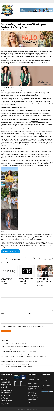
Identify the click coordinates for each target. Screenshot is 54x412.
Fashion (43, 383)
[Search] (52, 1)
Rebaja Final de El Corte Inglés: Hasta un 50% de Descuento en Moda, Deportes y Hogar (23, 346)
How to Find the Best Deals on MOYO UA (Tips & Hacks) (15, 364)
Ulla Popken (4, 51)
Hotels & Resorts (46, 385)
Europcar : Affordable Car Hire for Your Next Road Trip (14, 344)
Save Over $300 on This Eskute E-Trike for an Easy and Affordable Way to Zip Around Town (23, 356)
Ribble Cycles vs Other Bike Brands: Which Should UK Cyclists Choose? (18, 351)
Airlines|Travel (45, 388)
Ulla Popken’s (4, 91)
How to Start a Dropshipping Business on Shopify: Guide (15, 349)
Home (43, 378)
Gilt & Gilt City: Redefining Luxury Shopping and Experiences (26, 280)
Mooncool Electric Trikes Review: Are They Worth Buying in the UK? (17, 354)
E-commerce (45, 380)
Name (3, 313)
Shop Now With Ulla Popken (11, 251)
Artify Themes (33, 409)
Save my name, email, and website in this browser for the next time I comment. (23, 326)
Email (30, 313)
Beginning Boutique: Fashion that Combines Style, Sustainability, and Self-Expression (44, 281)
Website (3, 320)
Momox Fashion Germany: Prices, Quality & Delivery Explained (16, 366)
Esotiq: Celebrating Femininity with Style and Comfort (8, 280)
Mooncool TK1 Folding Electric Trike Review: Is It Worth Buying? (16, 359)
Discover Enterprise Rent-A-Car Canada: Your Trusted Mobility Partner (19, 361)
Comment (4, 296)
